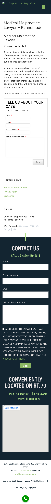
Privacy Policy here (13, 358)
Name (5, 261)
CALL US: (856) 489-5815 (25, 255)
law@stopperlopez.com (25, 473)
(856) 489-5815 (24, 470)
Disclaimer (9, 196)
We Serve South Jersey (15, 187)
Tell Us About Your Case (14, 302)
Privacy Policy (10, 191)
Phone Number (10, 275)
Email (5, 288)
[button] (43, 7)
